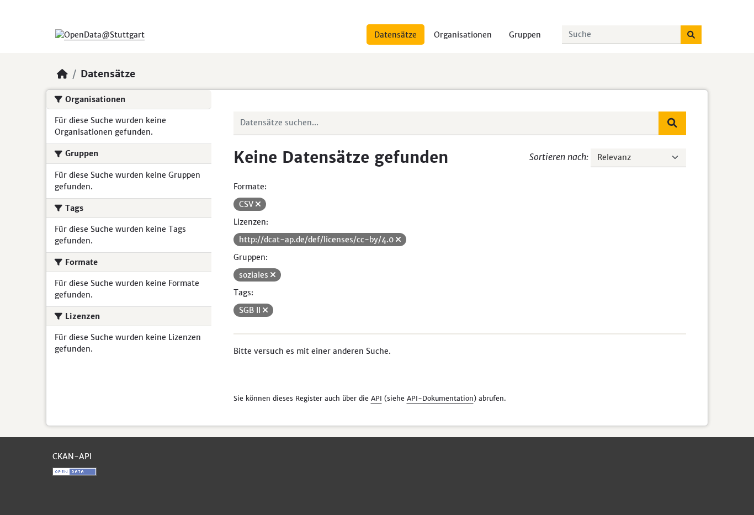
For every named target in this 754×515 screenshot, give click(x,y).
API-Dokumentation (440, 398)
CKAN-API (72, 456)
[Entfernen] (258, 204)
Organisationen (463, 35)
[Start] (62, 74)
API (376, 398)
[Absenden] (691, 34)
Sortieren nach (557, 156)
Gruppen (525, 35)
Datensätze (395, 35)
